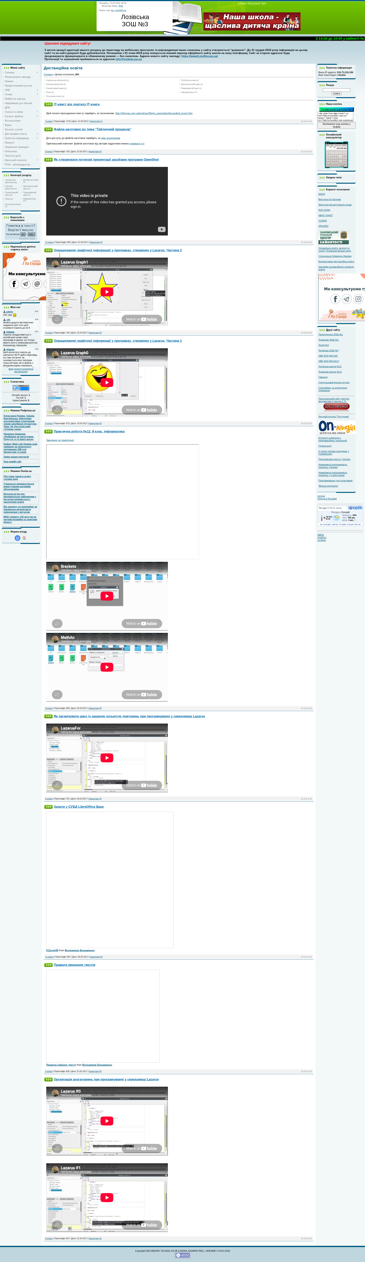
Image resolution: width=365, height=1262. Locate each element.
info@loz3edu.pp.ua (129, 59)
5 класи (48, 121)
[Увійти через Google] (24, 538)
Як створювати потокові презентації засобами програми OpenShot (106, 159)
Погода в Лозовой (327, 498)
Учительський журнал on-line (334, 382)
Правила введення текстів (74, 965)
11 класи (49, 242)
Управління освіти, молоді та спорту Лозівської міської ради (334, 249)
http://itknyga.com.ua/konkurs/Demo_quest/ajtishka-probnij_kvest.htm (154, 113)
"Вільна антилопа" (328, 486)
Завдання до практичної (60, 440)
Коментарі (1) (96, 121)
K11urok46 (52, 950)
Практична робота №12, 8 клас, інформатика (89, 431)
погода (321, 496)
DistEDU (321, 537)
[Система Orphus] (21, 239)
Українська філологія (10, 181)
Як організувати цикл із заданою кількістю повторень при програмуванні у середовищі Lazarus (129, 716)
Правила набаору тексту (61, 1064)
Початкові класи (13, 204)
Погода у (340, 512)
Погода (322, 508)
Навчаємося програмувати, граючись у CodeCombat (333, 474)
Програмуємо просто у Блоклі (334, 459)
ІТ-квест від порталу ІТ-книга (76, 104)
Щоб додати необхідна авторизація (21, 370)
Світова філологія (9, 187)
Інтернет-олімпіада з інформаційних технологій (332, 439)
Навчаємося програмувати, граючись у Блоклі (333, 466)
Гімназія (323, 377)
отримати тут (136, 143)
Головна (241, 3)
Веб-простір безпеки (329, 199)
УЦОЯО (322, 220)
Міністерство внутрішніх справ (335, 204)
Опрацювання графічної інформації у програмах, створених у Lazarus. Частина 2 (118, 250)
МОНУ (321, 194)
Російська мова (30, 180)
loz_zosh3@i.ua (118, 10)
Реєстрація (254, 3)
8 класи (48, 151)
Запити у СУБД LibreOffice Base (79, 807)
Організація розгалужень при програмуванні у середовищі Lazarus (106, 1079)
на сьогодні (325, 524)
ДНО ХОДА (324, 210)
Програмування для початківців (335, 480)
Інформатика (29, 199)
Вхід (264, 3)
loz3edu (321, 540)
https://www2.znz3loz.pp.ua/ (199, 56)
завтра (335, 524)
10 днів (342, 524)
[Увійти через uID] (17, 538)
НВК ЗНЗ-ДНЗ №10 (328, 361)
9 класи (48, 1071)
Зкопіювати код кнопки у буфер (336, 125)
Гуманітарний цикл (55, 88)
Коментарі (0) (95, 151)
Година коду (325, 446)
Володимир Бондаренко (80, 950)
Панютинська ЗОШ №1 (330, 334)
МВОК (320, 535)
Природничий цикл (190, 88)
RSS (121, 6)
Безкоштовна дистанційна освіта (336, 261)
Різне (7, 199)
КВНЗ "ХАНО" (325, 215)
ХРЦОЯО (323, 226)
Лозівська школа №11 (330, 366)
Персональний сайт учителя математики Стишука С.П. (333, 400)
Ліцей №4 (323, 345)
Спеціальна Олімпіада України (335, 256)
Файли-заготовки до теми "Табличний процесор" (92, 129)
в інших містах (354, 524)
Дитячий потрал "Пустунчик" (333, 416)
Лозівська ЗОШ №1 (328, 340)
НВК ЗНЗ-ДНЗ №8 (328, 356)
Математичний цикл (190, 84)
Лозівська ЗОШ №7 (328, 350)
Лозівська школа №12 (330, 372)
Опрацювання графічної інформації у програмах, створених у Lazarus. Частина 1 (118, 341)
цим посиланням (110, 138)
